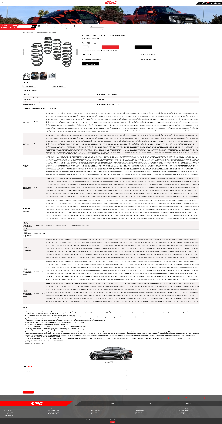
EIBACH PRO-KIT (33, 32)
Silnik (77, 26)
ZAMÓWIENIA (188, 403)
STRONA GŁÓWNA (26, 32)
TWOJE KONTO (151, 403)
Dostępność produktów (184, 410)
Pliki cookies (94, 412)
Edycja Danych (138, 412)
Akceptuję (112, 422)
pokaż (57, 410)
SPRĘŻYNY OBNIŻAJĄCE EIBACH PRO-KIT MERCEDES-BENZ (47, 32)
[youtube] (186, 398)
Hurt (92, 413)
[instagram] (168, 398)
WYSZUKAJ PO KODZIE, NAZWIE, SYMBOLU (9, 26)
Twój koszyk (137, 408)
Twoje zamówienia (139, 413)
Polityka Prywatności (95, 410)
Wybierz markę (45, 26)
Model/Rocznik (62, 26)
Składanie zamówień (183, 408)
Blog (92, 408)
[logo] (37, 403)
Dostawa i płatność (183, 412)
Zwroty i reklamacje (183, 413)
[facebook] (204, 398)
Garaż (95, 26)
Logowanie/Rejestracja (140, 410)
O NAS (112, 403)
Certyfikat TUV (152, 59)
